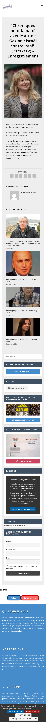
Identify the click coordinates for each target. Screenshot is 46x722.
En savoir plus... (17, 631)
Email (8, 558)
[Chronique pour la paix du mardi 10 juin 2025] (23, 297)
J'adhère (14, 598)
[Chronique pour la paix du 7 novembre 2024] (23, 327)
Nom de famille (11, 550)
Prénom (9, 541)
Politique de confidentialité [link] (23, 719)
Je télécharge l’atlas (23, 461)
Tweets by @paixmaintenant (15, 525)
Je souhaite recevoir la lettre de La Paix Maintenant (22, 567)
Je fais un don (30, 598)
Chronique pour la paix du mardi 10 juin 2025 (23, 312)
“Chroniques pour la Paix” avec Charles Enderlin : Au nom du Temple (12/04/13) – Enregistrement (23, 243)
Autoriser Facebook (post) (23, 509)
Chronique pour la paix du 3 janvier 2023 (21, 280)
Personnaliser (23, 715)
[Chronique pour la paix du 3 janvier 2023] (23, 263)
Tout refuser (32, 711)
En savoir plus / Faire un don (23, 420)
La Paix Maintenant (27, 192)
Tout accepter (15, 711)
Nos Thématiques (22, 372)
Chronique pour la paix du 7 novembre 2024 (22, 340)
